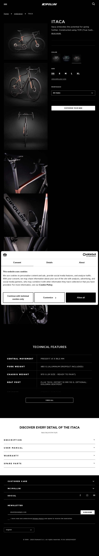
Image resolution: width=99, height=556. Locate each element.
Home (6, 14)
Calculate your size (58, 79)
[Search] (93, 4)
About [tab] (82, 262)
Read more (56, 33)
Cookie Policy (45, 285)
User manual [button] (13, 448)
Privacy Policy (38, 518)
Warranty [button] (11, 456)
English (9, 530)
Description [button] (13, 440)
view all (49, 400)
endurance (18, 14)
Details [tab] (49, 262)
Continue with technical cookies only (18, 297)
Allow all (81, 297)
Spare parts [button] (13, 463)
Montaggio (56, 87)
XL (78, 73)
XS (53, 73)
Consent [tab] (17, 262)
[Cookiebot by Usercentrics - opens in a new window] (84, 255)
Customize (48, 297)
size (53, 68)
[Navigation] (5, 4)
